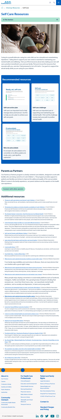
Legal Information (45, 381)
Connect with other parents (13, 189)
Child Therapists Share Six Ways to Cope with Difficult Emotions (22, 222)
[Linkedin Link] (37, 416)
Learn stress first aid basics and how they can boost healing (21, 240)
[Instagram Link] (57, 416)
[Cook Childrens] (6, 2)
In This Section (8, 20)
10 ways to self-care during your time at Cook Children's (20, 200)
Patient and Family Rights (47, 377)
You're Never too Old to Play (12, 357)
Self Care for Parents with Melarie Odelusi (16, 233)
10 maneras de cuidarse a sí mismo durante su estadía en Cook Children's (25, 207)
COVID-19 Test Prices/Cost (47, 396)
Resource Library (25, 397)
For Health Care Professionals (27, 377)
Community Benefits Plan (8, 407)
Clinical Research (25, 381)
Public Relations (5, 389)
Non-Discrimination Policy (47, 391)
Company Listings (6, 384)
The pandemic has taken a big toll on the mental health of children (23, 349)
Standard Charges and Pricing (47, 408)
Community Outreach (5, 399)
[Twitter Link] (47, 416)
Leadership (4, 392)
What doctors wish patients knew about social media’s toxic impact (23, 274)
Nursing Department (26, 389)
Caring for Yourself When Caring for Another (17, 307)
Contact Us (44, 402)
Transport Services (26, 404)
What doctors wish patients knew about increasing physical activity (23, 267)
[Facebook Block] (42, 416)
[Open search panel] (54, 2)
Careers (3, 381)
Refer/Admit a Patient (26, 394)
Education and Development (29, 383)
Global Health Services (27, 386)
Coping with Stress (10, 247)
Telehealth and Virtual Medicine (27, 400)
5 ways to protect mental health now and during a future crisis (22, 314)
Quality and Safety (6, 387)
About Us (4, 376)
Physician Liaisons (26, 391)
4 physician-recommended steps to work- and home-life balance (22, 287)
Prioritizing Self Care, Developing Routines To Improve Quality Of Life (24, 333)
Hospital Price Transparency (48, 393)
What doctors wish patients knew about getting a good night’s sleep (23, 259)
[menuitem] (9, 384)
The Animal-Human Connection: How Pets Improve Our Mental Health (24, 214)
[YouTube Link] (52, 416)
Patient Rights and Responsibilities (45, 387)
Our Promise (4, 379)
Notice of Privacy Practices (47, 383)
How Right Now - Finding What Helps (15, 254)
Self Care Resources (15, 14)
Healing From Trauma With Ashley (14, 320)
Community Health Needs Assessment (8, 403)
